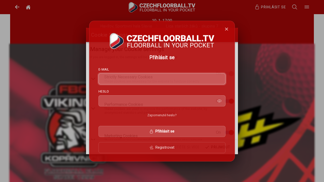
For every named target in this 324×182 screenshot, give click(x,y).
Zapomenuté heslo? (162, 115)
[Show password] (219, 101)
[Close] (226, 29)
